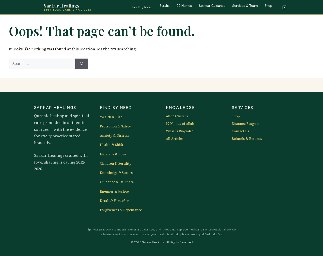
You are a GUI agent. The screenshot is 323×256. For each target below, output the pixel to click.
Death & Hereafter (114, 201)
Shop (268, 6)
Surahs (165, 6)
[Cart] (284, 7)
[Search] (81, 64)
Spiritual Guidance (212, 6)
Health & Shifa (111, 145)
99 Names (184, 6)
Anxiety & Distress (114, 135)
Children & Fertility (115, 163)
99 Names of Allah (180, 124)
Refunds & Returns (247, 138)
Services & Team (245, 6)
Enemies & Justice (114, 191)
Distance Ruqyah (245, 124)
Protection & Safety (115, 126)
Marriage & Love (113, 154)
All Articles (174, 138)
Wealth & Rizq (111, 117)
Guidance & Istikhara (117, 182)
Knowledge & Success (117, 173)
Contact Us (240, 131)
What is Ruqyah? (179, 131)
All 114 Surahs (177, 116)
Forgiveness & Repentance (121, 210)
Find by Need (142, 7)
